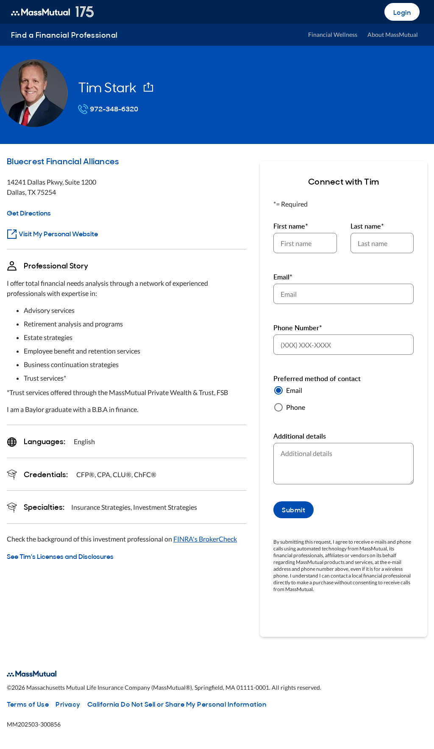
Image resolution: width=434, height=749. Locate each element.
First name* (290, 226)
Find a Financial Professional (64, 34)
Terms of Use (28, 704)
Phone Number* (297, 327)
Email (294, 390)
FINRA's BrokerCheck (205, 539)
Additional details (299, 436)
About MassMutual (392, 34)
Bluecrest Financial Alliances (63, 160)
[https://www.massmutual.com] (52, 12)
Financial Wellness (332, 34)
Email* (282, 277)
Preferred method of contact (317, 378)
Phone (295, 407)
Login (402, 12)
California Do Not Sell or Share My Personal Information (177, 704)
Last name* (367, 226)
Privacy (68, 704)
